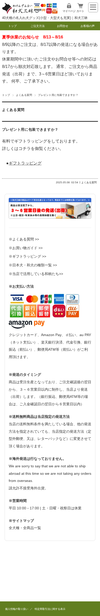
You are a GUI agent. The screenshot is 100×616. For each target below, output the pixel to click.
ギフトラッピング (25, 163)
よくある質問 (24, 95)
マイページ (69, 11)
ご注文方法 (38, 25)
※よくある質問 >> (24, 239)
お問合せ (62, 25)
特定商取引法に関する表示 (50, 609)
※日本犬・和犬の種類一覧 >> (33, 265)
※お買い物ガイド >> (26, 248)
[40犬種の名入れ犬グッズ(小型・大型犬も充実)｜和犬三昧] (30, 13)
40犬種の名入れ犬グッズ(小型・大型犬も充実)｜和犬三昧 (45, 18)
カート (80, 11)
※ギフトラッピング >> (27, 256)
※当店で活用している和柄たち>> (36, 274)
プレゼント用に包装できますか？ (30, 130)
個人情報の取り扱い (16, 609)
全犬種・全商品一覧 (25, 528)
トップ (12, 25)
